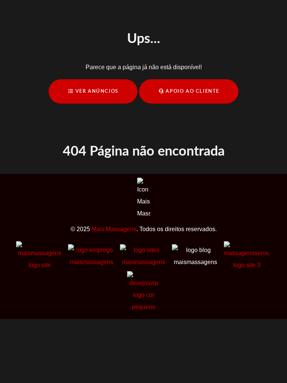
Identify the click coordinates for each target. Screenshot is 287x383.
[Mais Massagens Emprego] (91, 255)
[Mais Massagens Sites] (143, 255)
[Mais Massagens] (39, 255)
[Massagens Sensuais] (246, 255)
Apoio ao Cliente (191, 91)
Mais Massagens (114, 229)
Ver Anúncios (96, 91)
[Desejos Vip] (143, 291)
